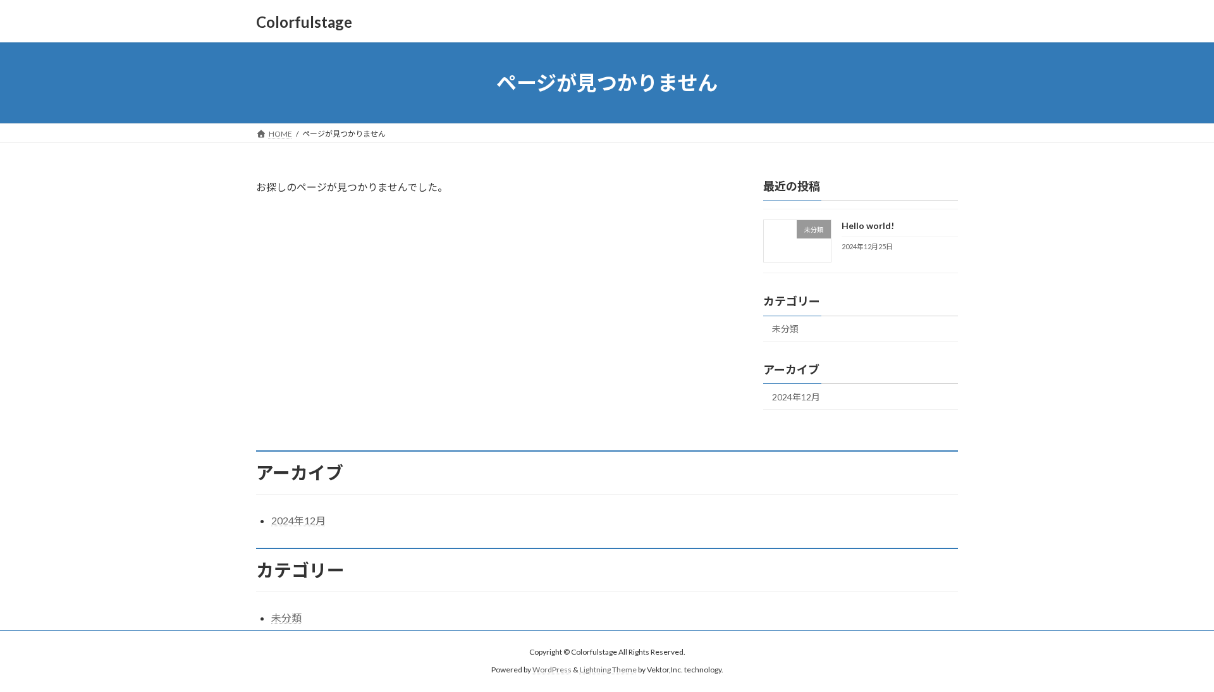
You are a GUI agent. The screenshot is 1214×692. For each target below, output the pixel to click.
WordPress (552, 670)
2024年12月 (796, 397)
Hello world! (868, 225)
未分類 (785, 328)
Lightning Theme (608, 670)
